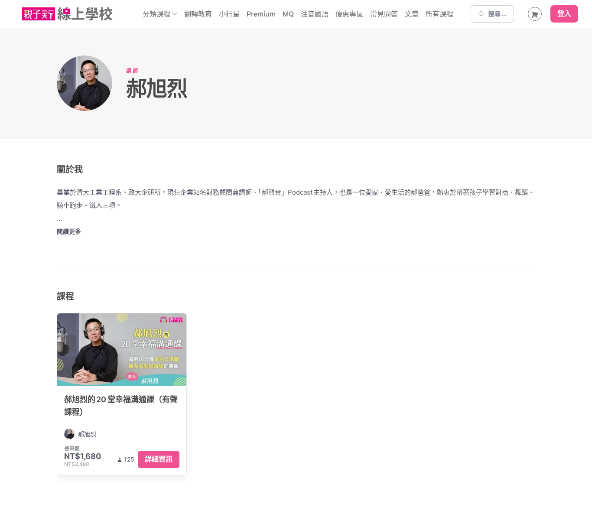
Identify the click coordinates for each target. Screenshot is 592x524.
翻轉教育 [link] (198, 14)
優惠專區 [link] (349, 14)
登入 (564, 14)
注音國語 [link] (315, 14)
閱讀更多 (69, 231)
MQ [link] (288, 14)
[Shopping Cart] (535, 14)
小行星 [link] (229, 14)
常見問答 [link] (384, 14)
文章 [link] (412, 14)
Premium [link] (261, 14)
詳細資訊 (158, 459)
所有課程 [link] (439, 14)
